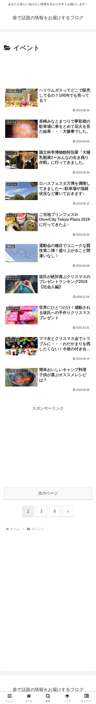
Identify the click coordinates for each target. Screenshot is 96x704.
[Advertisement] (48, 68)
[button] (86, 624)
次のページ (48, 493)
